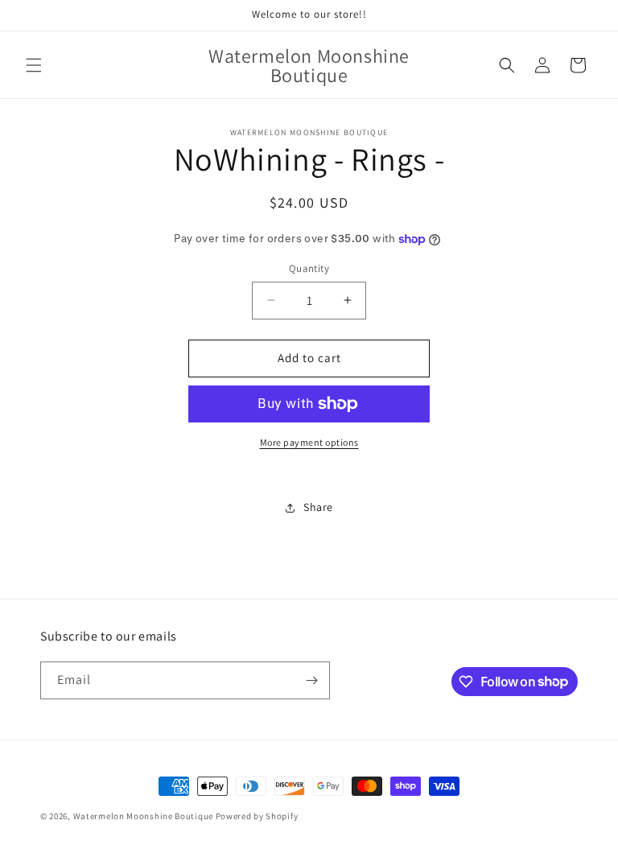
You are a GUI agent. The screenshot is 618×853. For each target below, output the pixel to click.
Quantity (309, 268)
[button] (34, 65)
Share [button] (318, 507)
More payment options (309, 442)
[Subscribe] (311, 680)
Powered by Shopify (257, 816)
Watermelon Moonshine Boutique (144, 816)
